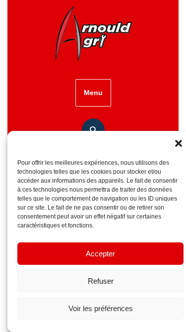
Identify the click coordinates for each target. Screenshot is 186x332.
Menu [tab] (93, 93)
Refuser (101, 281)
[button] (179, 143)
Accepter (100, 253)
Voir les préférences (100, 308)
